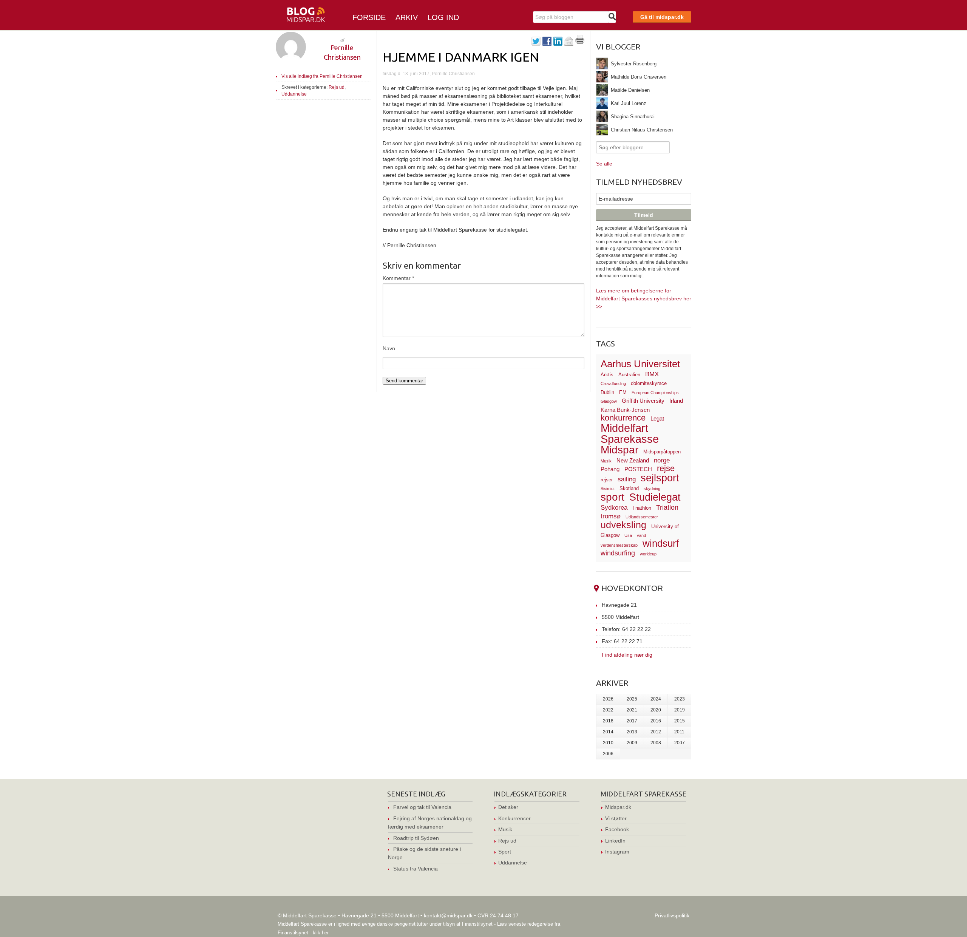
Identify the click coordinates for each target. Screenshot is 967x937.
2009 (632, 742)
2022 (608, 710)
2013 (632, 731)
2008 (655, 742)
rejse (666, 468)
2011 (679, 731)
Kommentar (398, 278)
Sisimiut (608, 488)
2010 (608, 742)
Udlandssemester (642, 517)
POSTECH (638, 469)
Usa (628, 535)
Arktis (607, 374)
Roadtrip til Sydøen (416, 838)
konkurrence (623, 417)
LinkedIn (615, 841)
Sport (504, 852)
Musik (606, 461)
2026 (608, 699)
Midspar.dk (618, 807)
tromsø (611, 516)
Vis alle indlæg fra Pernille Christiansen (322, 76)
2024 (655, 699)
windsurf (661, 543)
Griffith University (643, 400)
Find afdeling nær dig (627, 654)
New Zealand (632, 460)
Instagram (617, 852)
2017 (632, 721)
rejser (607, 479)
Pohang (610, 469)
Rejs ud (336, 87)
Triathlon (641, 508)
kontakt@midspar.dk (448, 915)
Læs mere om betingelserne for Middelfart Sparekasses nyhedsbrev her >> (643, 298)
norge (662, 460)
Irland (676, 400)
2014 (608, 731)
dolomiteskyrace (649, 383)
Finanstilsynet (477, 924)
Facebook (617, 829)
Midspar (619, 450)
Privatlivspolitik (672, 915)
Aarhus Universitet (640, 364)
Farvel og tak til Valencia (422, 807)
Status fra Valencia (415, 869)
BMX (652, 374)
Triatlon (667, 507)
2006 (608, 753)
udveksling (623, 525)
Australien (629, 374)
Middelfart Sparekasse (630, 433)
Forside (369, 17)
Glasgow (609, 401)
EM (623, 392)
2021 (632, 710)
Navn (389, 348)
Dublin (607, 392)
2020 (655, 710)
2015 (679, 721)
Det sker (508, 807)
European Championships (655, 392)
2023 (679, 699)
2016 (655, 721)
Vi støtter (616, 818)
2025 (632, 699)
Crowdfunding (613, 383)
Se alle (604, 163)
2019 (679, 710)
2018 (608, 721)
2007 (679, 742)
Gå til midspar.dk (662, 17)
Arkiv (406, 17)
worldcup (648, 554)
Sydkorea (614, 507)
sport (612, 497)
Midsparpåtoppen (662, 452)
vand (641, 535)
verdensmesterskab (619, 545)
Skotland (629, 488)
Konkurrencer (514, 818)
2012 (655, 731)
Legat (657, 418)
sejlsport (660, 478)
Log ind (443, 17)
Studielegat (655, 497)
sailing (627, 479)
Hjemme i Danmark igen (461, 56)
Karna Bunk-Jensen (625, 410)
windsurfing (618, 553)
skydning (652, 488)
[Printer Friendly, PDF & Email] (579, 42)
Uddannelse (294, 94)
